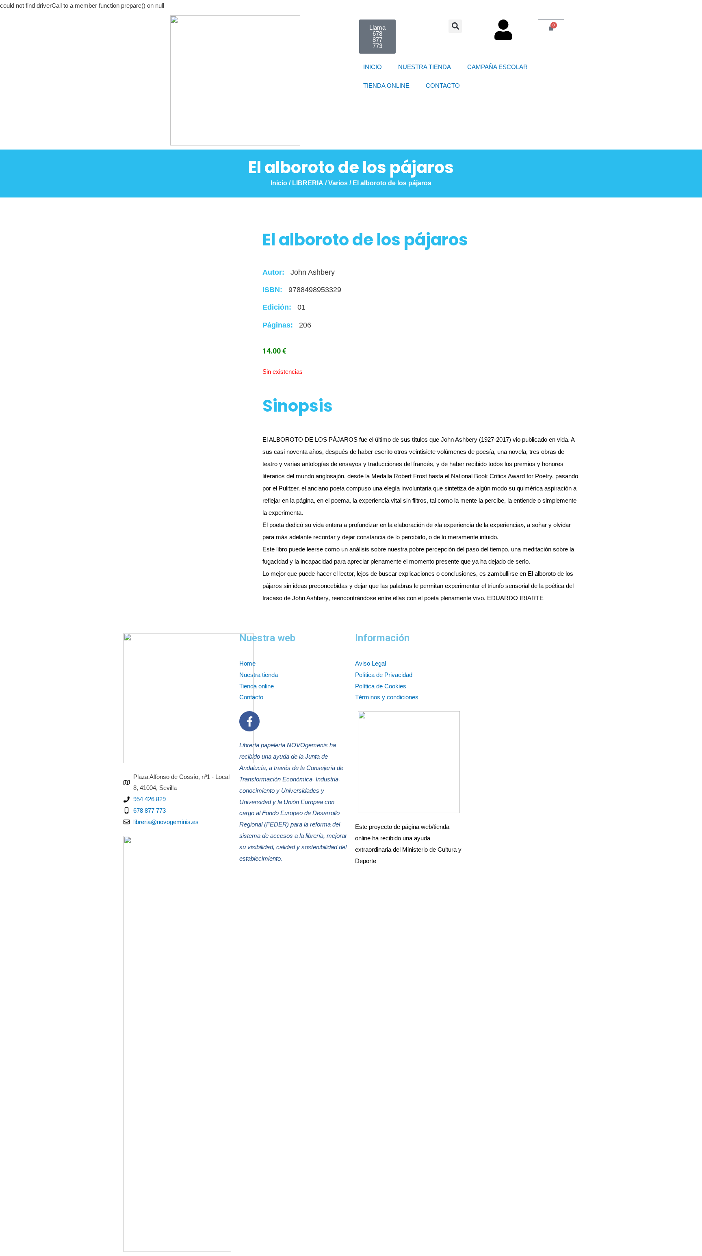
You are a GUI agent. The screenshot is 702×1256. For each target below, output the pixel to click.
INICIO (372, 66)
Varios (338, 183)
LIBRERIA (307, 183)
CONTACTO (446, 85)
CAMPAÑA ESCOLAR (500, 66)
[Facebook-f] (249, 721)
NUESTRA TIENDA (424, 66)
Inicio (279, 183)
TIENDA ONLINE (386, 85)
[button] (455, 26)
